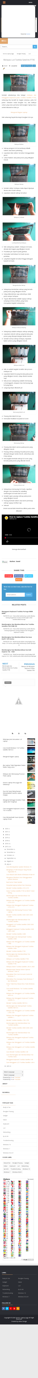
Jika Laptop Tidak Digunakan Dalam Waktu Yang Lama (14, 766)
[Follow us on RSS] (17, 1308)
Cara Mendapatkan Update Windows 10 (18, 867)
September (10, 858)
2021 (6, 832)
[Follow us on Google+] (10, 1308)
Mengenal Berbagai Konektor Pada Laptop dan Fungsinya (14, 801)
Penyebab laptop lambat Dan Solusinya (18, 885)
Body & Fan (7, 1107)
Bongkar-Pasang (26, 66)
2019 (6, 837)
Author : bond (15, 561)
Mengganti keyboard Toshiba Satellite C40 (19, 1059)
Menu (4, 41)
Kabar (5, 1120)
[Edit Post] (3, 68)
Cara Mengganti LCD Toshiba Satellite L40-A (20, 1062)
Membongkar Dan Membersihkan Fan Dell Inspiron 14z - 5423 (16, 651)
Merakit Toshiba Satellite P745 (16, 951)
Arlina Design (23, 1321)
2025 (6, 829)
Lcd (34, 66)
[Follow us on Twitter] (7, 1308)
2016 (6, 843)
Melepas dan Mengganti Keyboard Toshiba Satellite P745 (28, 668)
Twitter (29, 576)
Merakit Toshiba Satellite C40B (16, 934)
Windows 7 (6, 1149)
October (9, 855)
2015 (6, 846)
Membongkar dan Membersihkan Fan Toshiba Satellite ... (18, 896)
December (10, 849)
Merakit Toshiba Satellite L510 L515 (17, 888)
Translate (17, 1077)
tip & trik (5, 1136)
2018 (6, 840)
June (8, 1066)
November (10, 852)
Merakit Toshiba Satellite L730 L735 (17, 1020)
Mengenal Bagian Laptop (19, 112)
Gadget (5, 1115)
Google (9, 576)
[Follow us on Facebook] (3, 1308)
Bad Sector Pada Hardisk (14, 882)
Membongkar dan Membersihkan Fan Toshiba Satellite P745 (9, 668)
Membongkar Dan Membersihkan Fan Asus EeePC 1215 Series (17, 638)
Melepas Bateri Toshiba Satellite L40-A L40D (20, 967)
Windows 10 (7, 1144)
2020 (6, 835)
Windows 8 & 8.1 (8, 1153)
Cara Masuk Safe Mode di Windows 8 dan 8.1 (20, 874)
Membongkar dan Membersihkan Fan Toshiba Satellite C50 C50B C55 (18, 625)
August (9, 861)
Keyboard (6, 1124)
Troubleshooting (8, 1140)
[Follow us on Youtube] (14, 1308)
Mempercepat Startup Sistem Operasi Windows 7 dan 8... (18, 970)
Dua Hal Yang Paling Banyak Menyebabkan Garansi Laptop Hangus (12, 793)
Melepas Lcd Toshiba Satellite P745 (17, 959)
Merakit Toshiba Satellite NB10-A (16, 1003)
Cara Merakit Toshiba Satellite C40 (17, 1052)
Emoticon (7, 682)
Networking (6, 1132)
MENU (30, 2)
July (8, 864)
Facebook (19, 576)
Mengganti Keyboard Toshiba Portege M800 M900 (17, 612)
